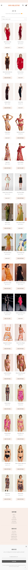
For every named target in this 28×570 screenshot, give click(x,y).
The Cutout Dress (7, 312)
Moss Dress (7, 222)
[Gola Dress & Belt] (7, 272)
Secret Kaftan (20, 162)
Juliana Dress (7, 102)
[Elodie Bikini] (7, 122)
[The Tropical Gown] (20, 212)
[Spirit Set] (7, 152)
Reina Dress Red (7, 41)
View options (7, 77)
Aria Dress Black (20, 192)
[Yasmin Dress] (20, 31)
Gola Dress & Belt (7, 282)
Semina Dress (21, 72)
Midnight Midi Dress (20, 282)
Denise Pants (7, 403)
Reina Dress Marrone (7, 72)
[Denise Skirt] (20, 483)
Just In (14, 514)
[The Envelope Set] (20, 242)
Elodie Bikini (7, 132)
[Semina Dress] (20, 61)
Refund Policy (14, 538)
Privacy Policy (14, 534)
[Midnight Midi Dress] (20, 272)
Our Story (14, 531)
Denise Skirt (20, 493)
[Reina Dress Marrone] (7, 61)
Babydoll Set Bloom (7, 343)
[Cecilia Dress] (20, 392)
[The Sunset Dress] (7, 242)
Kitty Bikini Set (20, 433)
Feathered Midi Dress (20, 312)
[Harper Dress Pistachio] (7, 182)
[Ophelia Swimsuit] (20, 122)
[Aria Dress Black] (20, 182)
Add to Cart (20, 168)
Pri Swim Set (7, 463)
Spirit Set (8, 162)
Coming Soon (14, 522)
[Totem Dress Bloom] (20, 332)
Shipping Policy (14, 536)
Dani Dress (7, 493)
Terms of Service (14, 539)
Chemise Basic (7, 433)
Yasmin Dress (21, 41)
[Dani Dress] (7, 483)
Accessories (14, 519)
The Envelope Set (20, 252)
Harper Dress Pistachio (8, 192)
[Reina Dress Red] (7, 31)
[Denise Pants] (7, 392)
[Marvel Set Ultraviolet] (20, 362)
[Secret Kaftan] (20, 152)
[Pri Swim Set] (7, 453)
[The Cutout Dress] (7, 302)
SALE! (14, 516)
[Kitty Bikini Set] (20, 423)
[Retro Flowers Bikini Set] (20, 453)
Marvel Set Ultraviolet (20, 373)
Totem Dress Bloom (20, 343)
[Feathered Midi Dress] (20, 302)
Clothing (14, 517)
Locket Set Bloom (7, 373)
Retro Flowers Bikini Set (20, 463)
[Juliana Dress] (7, 91)
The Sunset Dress (7, 252)
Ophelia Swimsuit (20, 132)
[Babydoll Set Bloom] (7, 332)
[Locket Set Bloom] (7, 362)
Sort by (3, 16)
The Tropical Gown (20, 222)
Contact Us (14, 532)
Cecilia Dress (20, 403)
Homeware (14, 521)
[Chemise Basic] (7, 423)
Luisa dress (20, 102)
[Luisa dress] (20, 91)
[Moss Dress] (7, 212)
